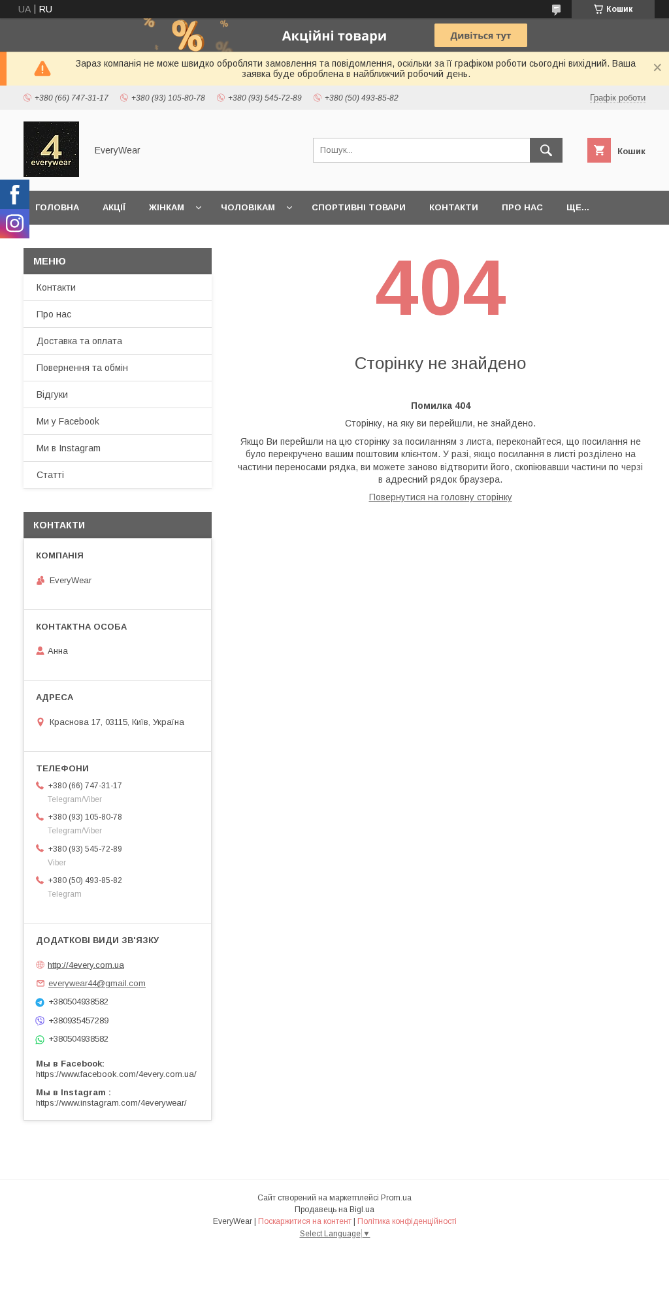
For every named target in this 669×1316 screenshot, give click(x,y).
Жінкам (166, 207)
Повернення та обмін (82, 367)
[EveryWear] (51, 174)
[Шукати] (546, 150)
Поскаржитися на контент (304, 1221)
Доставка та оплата (79, 341)
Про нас (522, 207)
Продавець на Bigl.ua (334, 1209)
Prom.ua (396, 1197)
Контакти (453, 207)
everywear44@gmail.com (97, 983)
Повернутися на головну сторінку (440, 497)
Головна (57, 207)
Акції (114, 207)
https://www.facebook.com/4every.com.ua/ (116, 1074)
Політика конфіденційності (407, 1221)
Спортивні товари (359, 207)
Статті (50, 475)
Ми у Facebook (68, 421)
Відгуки (52, 394)
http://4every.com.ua (86, 964)
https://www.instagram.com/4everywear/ (111, 1103)
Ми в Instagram (69, 448)
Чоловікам (248, 207)
